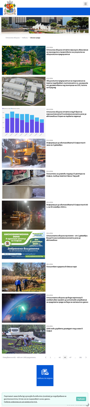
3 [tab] (73, 30)
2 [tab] (71, 30)
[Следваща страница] (86, 357)
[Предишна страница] (46, 357)
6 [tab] (80, 30)
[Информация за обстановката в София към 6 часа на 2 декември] (23, 153)
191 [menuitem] (81, 357)
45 (60, 357)
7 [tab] (83, 30)
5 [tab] (78, 30)
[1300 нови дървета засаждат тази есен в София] (23, 339)
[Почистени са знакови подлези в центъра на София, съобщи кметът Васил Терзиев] (23, 184)
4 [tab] (76, 30)
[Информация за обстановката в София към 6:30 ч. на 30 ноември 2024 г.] (23, 215)
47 (71, 357)
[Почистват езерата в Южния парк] (23, 277)
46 (65, 357)
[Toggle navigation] (85, 4)
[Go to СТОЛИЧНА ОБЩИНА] (10, 7)
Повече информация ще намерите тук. (20, 402)
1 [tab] (69, 30)
